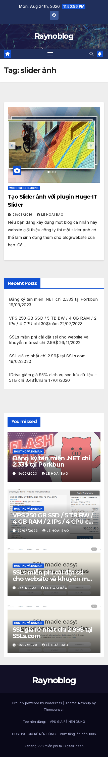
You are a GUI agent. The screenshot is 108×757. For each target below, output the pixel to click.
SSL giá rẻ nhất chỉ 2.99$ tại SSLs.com (47, 355)
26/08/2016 (23, 214)
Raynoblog (54, 36)
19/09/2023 (27, 473)
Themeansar (54, 709)
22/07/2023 (28, 531)
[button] (91, 53)
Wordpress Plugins (23, 188)
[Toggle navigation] (50, 54)
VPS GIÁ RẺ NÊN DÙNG (67, 722)
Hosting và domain (28, 451)
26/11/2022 (27, 588)
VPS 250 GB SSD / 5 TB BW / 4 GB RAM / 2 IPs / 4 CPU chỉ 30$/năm (53, 522)
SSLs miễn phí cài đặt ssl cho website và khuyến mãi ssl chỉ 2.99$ (52, 579)
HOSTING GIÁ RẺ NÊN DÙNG (34, 734)
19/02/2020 (27, 645)
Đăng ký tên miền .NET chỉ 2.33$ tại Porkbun (53, 299)
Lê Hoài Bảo (52, 214)
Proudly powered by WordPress (37, 703)
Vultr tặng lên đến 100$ (78, 734)
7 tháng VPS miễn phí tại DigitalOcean (54, 746)
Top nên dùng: (34, 722)
